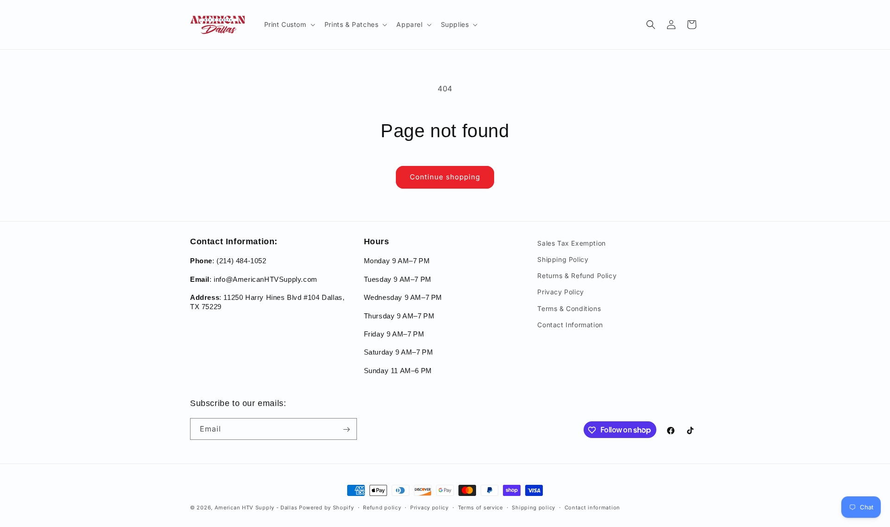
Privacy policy (429, 507)
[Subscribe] (346, 429)
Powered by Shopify (326, 507)
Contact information (592, 507)
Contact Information (570, 325)
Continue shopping (445, 176)
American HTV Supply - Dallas (256, 507)
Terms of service (480, 507)
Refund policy (382, 507)
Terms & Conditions (569, 308)
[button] (289, 24)
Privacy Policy (560, 292)
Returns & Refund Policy (577, 276)
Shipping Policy (562, 259)
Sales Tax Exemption (571, 243)
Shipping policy (533, 507)
